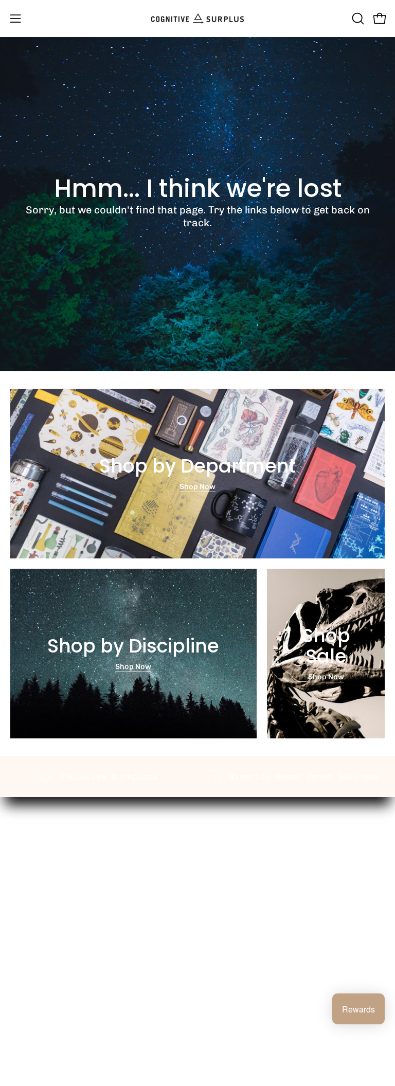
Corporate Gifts (236, 849)
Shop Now (197, 486)
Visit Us (23, 995)
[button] (357, 18)
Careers (223, 881)
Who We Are (230, 833)
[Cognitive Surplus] (197, 18)
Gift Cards (28, 963)
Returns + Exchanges (49, 946)
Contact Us (30, 979)
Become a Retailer (241, 866)
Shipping (26, 930)
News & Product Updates (253, 897)
